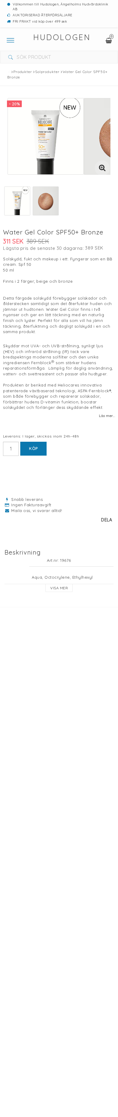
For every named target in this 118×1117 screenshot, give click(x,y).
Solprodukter (47, 71)
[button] (102, 168)
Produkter (22, 71)
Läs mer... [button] (107, 415)
